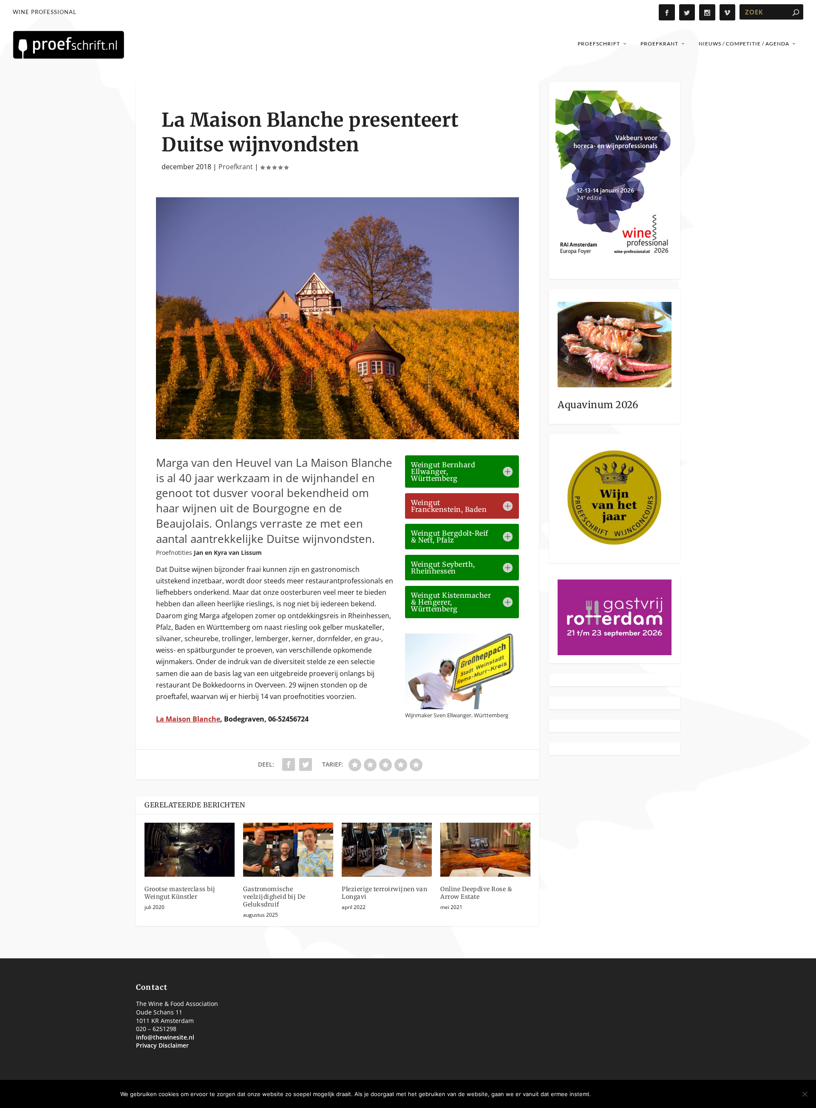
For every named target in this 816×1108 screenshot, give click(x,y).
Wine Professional (44, 12)
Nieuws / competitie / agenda (744, 43)
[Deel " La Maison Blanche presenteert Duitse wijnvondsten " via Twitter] (305, 764)
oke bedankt (620, 1094)
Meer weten (672, 1094)
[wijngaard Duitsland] (337, 436)
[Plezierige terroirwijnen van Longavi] (387, 850)
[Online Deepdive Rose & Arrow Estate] (485, 850)
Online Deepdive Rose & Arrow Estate (476, 893)
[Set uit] (804, 1094)
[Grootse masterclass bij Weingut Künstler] (189, 850)
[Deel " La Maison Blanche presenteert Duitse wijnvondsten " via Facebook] (288, 764)
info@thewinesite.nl (165, 1037)
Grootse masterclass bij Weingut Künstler (179, 893)
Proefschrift (599, 43)
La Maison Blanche (188, 719)
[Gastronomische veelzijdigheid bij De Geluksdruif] (288, 850)
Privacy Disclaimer (162, 1045)
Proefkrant (659, 43)
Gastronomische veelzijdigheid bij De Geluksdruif (274, 896)
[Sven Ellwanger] (461, 706)
